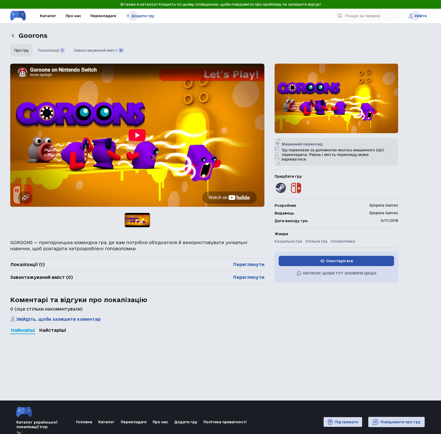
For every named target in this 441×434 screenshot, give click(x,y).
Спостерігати (339, 261)
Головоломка (342, 241)
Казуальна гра (288, 241)
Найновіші (23, 330)
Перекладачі (103, 16)
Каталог (48, 16)
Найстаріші (52, 330)
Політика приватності (225, 422)
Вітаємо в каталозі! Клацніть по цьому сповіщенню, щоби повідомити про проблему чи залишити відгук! (220, 4)
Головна (84, 422)
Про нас (73, 16)
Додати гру (142, 16)
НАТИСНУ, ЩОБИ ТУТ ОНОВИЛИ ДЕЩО (339, 273)
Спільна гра (316, 241)
